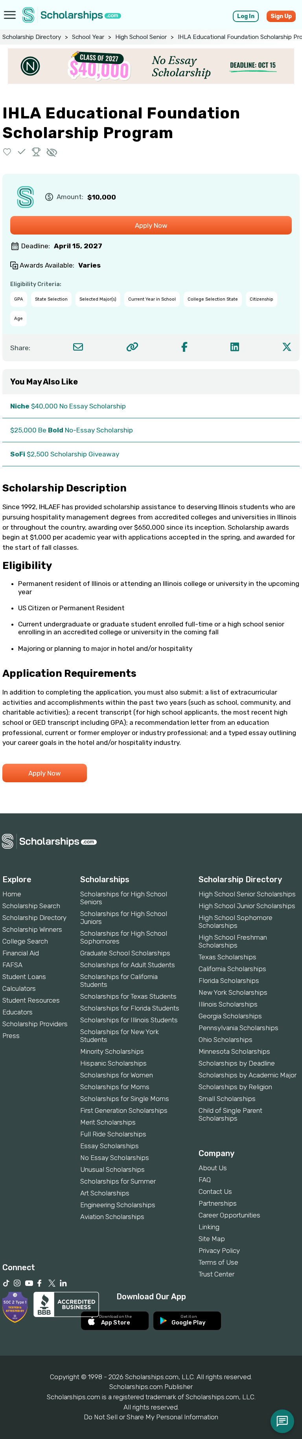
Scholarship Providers (35, 1024)
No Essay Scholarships (114, 1158)
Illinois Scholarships (228, 1004)
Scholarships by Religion (235, 1087)
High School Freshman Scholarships (233, 941)
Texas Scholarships (227, 957)
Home (11, 894)
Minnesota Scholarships (234, 1051)
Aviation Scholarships (112, 1217)
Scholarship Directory (31, 37)
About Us (213, 1168)
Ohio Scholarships (225, 1040)
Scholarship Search (31, 906)
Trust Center (216, 1274)
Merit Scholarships (108, 1122)
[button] (7, 152)
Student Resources (31, 1000)
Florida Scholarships (229, 981)
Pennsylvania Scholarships (238, 1028)
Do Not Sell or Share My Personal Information (151, 1417)
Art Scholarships (104, 1193)
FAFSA (12, 965)
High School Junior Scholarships (247, 906)
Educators (17, 1012)
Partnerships (218, 1203)
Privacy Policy (219, 1250)
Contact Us (215, 1191)
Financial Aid (20, 953)
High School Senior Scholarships (247, 894)
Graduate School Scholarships (125, 953)
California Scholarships (232, 969)
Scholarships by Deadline (237, 1063)
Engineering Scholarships (117, 1205)
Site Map (212, 1239)
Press (11, 1036)
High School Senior (141, 37)
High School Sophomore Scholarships (236, 921)
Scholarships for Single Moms (124, 1099)
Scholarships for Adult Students (127, 965)
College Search (25, 941)
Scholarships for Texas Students (128, 996)
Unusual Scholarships (112, 1169)
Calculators (19, 988)
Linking (209, 1227)
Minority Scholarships (112, 1051)
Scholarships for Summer (118, 1181)
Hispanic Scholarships (113, 1063)
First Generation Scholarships (124, 1110)
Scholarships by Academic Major (247, 1075)
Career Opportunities (229, 1215)
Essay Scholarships (109, 1146)
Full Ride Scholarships (113, 1134)
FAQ (205, 1180)
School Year (88, 37)
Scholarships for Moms (114, 1087)
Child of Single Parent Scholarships (230, 1114)
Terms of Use (218, 1262)
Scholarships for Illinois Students (129, 1020)
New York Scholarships (233, 992)
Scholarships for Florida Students (129, 1008)
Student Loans (24, 977)
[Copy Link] (132, 347)
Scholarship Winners (32, 929)
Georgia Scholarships (230, 1016)
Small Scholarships (227, 1099)
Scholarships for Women (116, 1075)
